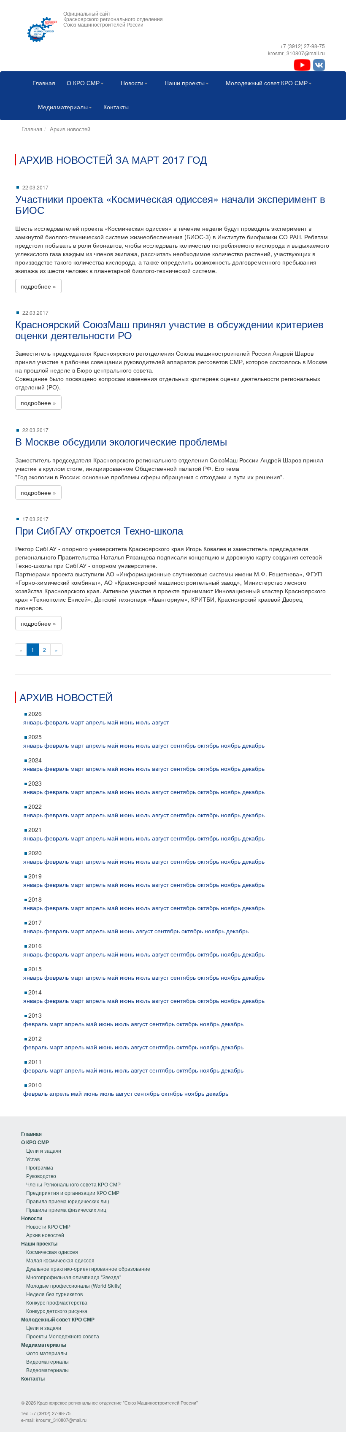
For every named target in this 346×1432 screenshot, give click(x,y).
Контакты (116, 107)
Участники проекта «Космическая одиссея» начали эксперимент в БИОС (170, 204)
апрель (95, 722)
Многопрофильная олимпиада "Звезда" (73, 1277)
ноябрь (231, 745)
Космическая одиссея (52, 1251)
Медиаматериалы (63, 107)
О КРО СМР (83, 82)
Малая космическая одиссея (60, 1260)
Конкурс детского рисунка (56, 1310)
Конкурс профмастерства (56, 1302)
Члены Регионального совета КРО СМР (73, 1184)
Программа (39, 1167)
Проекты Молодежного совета (62, 1336)
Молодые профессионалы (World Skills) (74, 1285)
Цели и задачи (43, 1150)
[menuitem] (41, 84)
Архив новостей (70, 129)
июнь (127, 722)
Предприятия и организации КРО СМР (72, 1192)
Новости (132, 82)
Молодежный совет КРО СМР (267, 82)
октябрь (208, 745)
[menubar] (173, 96)
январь (33, 722)
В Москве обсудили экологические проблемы (121, 441)
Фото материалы (46, 1352)
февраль (56, 722)
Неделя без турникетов (54, 1293)
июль (143, 722)
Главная (43, 82)
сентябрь (183, 745)
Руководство (41, 1175)
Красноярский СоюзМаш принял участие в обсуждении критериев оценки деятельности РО (169, 329)
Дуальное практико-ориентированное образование (88, 1268)
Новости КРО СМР (48, 1226)
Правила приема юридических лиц (67, 1201)
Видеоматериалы (47, 1361)
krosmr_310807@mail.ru (61, 1419)
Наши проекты (185, 82)
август (160, 722)
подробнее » (38, 286)
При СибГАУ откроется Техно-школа (99, 530)
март (77, 722)
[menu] (71, 1171)
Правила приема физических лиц (66, 1209)
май (112, 722)
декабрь (253, 745)
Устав (33, 1158)
